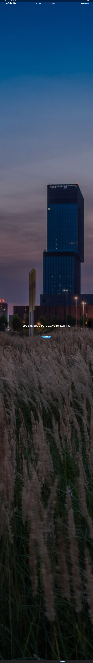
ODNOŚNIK (46, 336)
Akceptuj (62, 661)
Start (36, 3)
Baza (45, 3)
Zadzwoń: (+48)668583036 (9, 0)
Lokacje (40, 3)
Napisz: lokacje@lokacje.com (21, 0)
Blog (49, 3)
